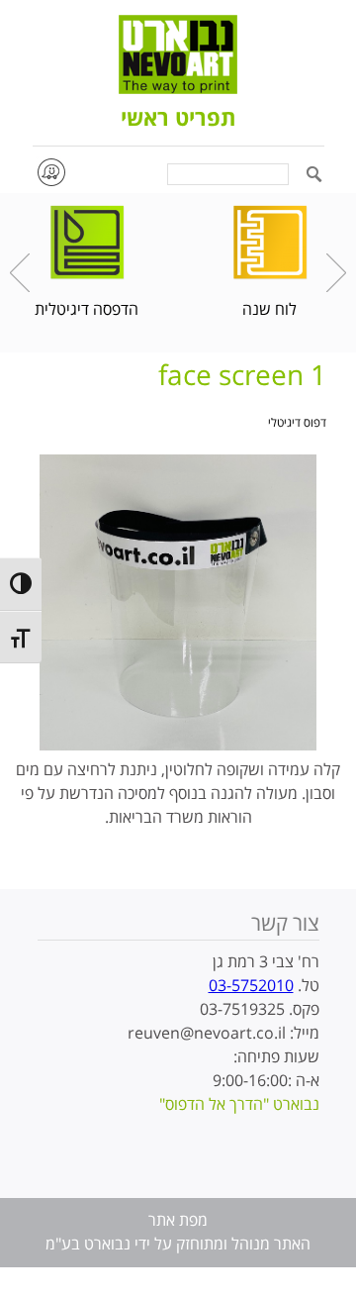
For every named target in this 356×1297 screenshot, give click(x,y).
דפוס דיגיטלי (297, 423)
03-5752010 (251, 986)
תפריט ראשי (178, 120)
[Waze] (50, 171)
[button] (314, 175)
